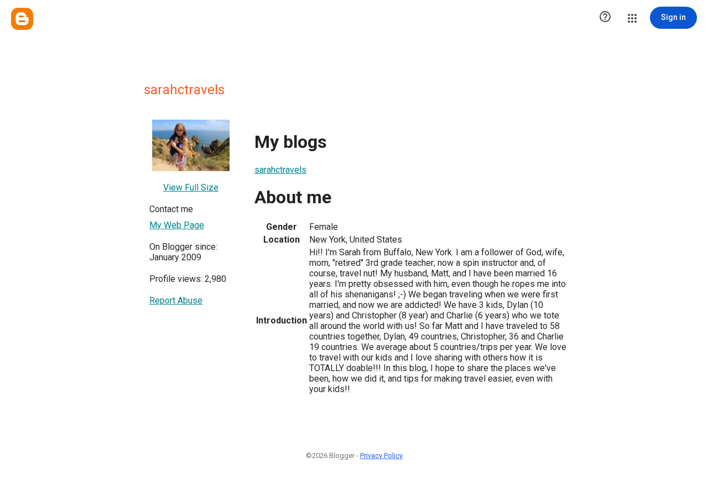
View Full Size (190, 187)
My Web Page (176, 225)
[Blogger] (22, 19)
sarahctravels (280, 169)
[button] (605, 17)
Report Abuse (175, 300)
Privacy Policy (381, 455)
